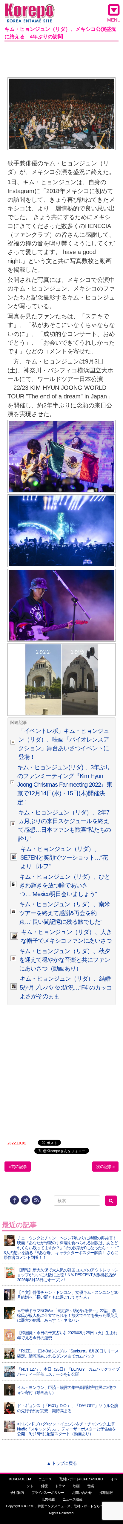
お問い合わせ (82, 1493)
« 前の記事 (17, 1166)
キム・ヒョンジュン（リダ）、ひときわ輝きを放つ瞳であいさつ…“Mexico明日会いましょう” (64, 885)
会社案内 (17, 1493)
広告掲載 (48, 1499)
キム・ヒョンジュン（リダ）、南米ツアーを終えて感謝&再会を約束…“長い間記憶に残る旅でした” (64, 913)
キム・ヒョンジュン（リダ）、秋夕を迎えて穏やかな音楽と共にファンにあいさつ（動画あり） (64, 960)
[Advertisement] (61, 58)
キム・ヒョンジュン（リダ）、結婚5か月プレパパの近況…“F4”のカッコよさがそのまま (66, 987)
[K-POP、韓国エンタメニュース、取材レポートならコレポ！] (29, 9)
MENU (114, 19)
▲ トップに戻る (62, 1463)
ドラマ (60, 1486)
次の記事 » (105, 1166)
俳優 (44, 1486)
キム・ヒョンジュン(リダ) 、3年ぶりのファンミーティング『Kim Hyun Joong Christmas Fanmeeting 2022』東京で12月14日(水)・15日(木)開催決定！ (64, 784)
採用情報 (106, 1493)
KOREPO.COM (20, 1479)
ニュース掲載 (72, 1499)
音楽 (90, 1486)
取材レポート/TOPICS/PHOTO (81, 1479)
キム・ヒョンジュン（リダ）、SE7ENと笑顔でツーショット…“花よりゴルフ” (64, 858)
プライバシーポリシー (47, 1493)
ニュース (45, 1479)
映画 (76, 1486)
